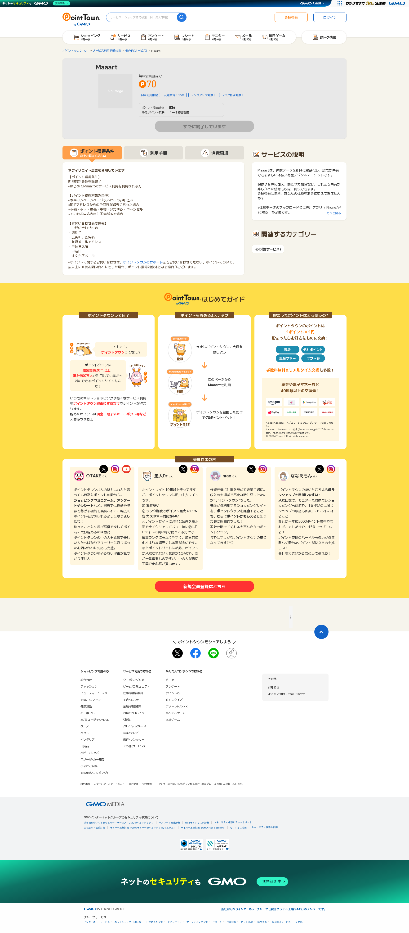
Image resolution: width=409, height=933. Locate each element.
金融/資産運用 (132, 706)
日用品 (84, 746)
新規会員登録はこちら (204, 586)
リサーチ (217, 922)
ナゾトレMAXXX (177, 706)
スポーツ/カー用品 (92, 759)
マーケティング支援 (197, 922)
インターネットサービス (97, 922)
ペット (84, 733)
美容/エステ (131, 699)
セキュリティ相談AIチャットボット (233, 822)
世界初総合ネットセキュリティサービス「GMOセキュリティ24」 (119, 822)
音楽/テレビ (131, 733)
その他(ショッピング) (94, 772)
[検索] (181, 17)
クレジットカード (134, 726)
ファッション (89, 686)
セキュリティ (175, 922)
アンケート (173, 686)
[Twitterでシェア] (177, 653)
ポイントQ (172, 693)
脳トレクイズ (174, 699)
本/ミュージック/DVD (94, 719)
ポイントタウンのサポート (143, 262)
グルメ (84, 726)
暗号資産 (262, 922)
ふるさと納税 (89, 766)
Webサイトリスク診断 (197, 822)
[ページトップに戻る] (321, 632)
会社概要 (133, 783)
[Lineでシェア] (213, 653)
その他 (298, 922)
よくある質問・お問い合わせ (286, 694)
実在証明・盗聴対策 (94, 827)
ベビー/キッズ (89, 753)
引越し (127, 719)
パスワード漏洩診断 (169, 822)
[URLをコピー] (231, 653)
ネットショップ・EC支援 (128, 922)
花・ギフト (87, 713)
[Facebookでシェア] (195, 653)
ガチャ (170, 680)
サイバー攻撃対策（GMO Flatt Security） (203, 827)
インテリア (87, 739)
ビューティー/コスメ (93, 693)
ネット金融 (247, 922)
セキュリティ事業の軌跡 (265, 827)
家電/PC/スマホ (90, 699)
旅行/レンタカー (133, 739)
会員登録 (291, 17)
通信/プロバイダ (133, 713)
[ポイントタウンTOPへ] (81, 18)
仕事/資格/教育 (133, 693)
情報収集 (231, 922)
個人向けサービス (281, 922)
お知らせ (273, 687)
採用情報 (147, 783)
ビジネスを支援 (154, 922)
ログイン (330, 17)
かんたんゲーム (176, 713)
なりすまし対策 (238, 827)
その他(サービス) (268, 249)
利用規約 (85, 783)
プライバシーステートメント (109, 783)
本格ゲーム (173, 719)
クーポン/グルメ (133, 680)
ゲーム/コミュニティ (136, 686)
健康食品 (86, 706)
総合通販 (86, 680)
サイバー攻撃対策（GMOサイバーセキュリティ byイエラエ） (143, 827)
